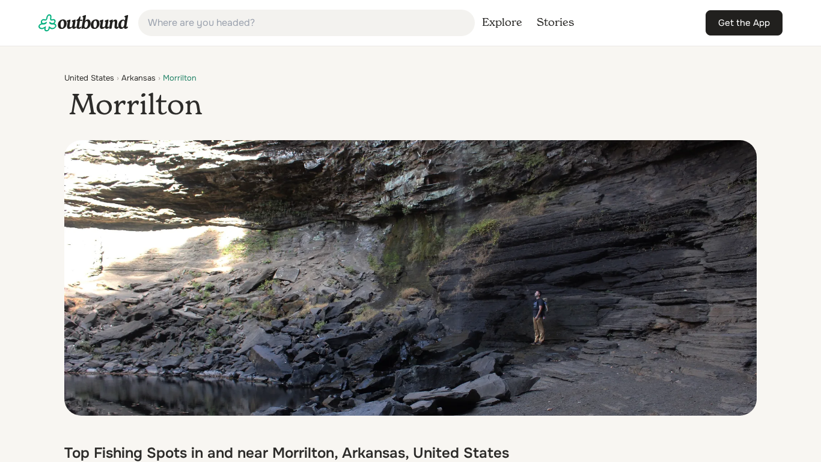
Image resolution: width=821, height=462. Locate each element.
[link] (83, 22)
